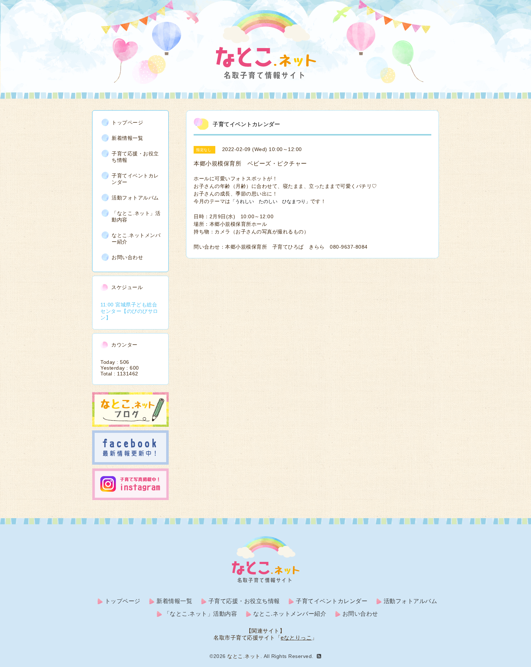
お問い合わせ (127, 257)
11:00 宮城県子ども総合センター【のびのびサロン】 (129, 311)
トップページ (127, 122)
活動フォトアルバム (135, 198)
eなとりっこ (296, 637)
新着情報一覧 (127, 138)
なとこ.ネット (243, 656)
